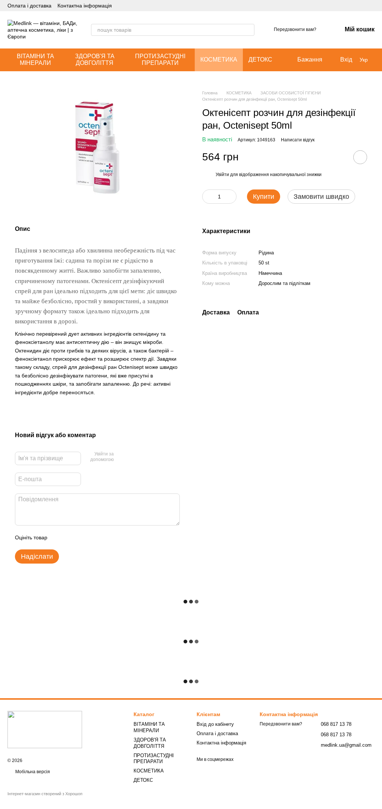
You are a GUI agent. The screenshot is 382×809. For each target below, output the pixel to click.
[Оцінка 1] (60, 537)
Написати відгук (297, 139)
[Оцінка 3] (84, 537)
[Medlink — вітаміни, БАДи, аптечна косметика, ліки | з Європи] (44, 729)
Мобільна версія (32, 771)
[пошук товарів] (248, 30)
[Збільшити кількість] (231, 196)
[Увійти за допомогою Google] (133, 457)
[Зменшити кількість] (208, 196)
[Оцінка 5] (107, 537)
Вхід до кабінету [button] (215, 724)
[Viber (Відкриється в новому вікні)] (372, 6)
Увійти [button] (222, 174)
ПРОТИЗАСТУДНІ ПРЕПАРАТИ (160, 59)
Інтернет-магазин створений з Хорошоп (44, 793)
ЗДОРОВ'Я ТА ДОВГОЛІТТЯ (95, 59)
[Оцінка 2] (72, 537)
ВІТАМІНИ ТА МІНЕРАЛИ (35, 59)
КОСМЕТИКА (218, 59)
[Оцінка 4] (95, 537)
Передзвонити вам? (295, 29)
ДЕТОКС (260, 59)
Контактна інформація (84, 6)
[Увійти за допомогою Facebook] (122, 457)
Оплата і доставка (29, 6)
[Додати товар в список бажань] (360, 157)
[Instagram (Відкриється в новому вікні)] (354, 6)
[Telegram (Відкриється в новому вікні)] (363, 6)
